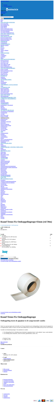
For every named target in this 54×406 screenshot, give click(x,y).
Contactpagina (6, 393)
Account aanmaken (7, 6)
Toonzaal (5, 396)
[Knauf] (5, 254)
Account (2, 218)
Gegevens (3, 313)
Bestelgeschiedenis (7, 370)
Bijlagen (2, 343)
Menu (2, 19)
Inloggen (5, 4)
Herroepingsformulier (8, 385)
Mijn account (6, 369)
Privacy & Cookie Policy (8, 384)
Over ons (5, 395)
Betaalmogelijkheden (8, 379)
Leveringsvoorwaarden (8, 380)
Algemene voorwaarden (8, 382)
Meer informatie (4, 342)
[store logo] (12, 10)
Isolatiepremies (6, 397)
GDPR (4, 383)
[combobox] (7, 17)
